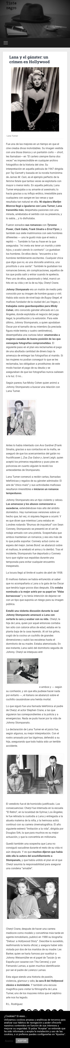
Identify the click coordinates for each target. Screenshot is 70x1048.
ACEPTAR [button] (22, 1040)
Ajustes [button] (9, 1040)
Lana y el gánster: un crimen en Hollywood (29, 59)
